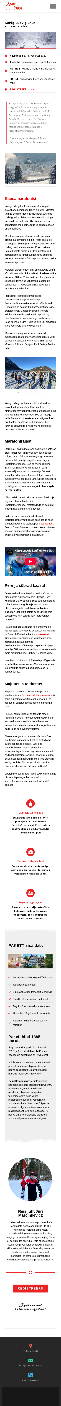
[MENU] (53, 6)
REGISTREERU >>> (22, 89)
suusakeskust (41, 634)
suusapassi (47, 523)
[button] (8, 373)
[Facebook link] (28, 1394)
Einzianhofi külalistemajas (36, 695)
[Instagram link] (33, 1394)
